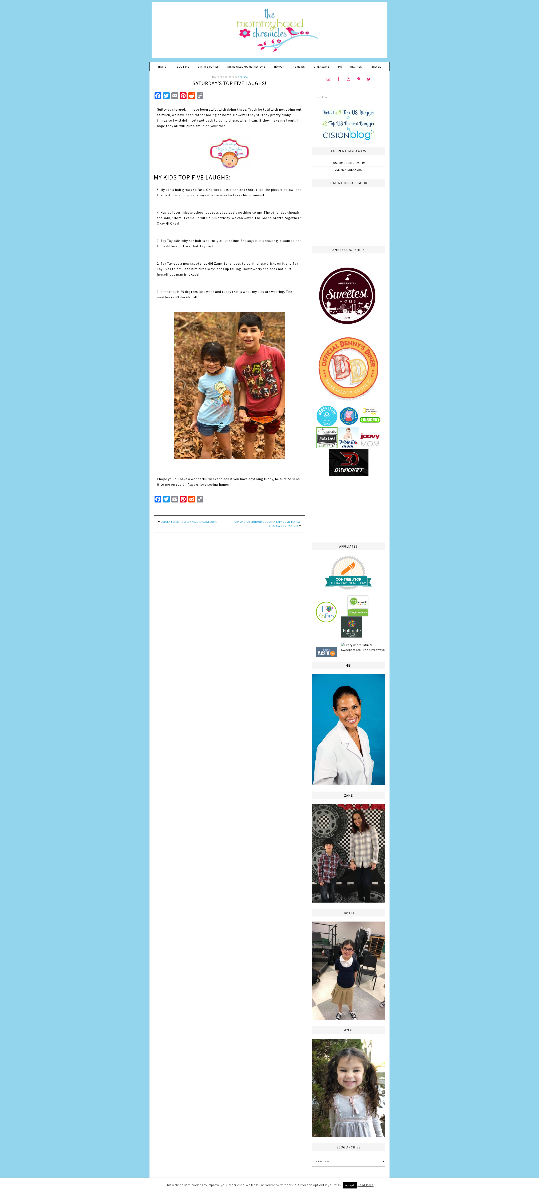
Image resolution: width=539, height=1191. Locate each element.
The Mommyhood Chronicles (269, 31)
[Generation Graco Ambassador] (327, 425)
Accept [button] (349, 1185)
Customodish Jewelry (348, 163)
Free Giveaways (373, 650)
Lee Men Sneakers (348, 169)
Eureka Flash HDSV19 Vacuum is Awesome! (189, 521)
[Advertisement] (348, 508)
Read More (366, 1185)
